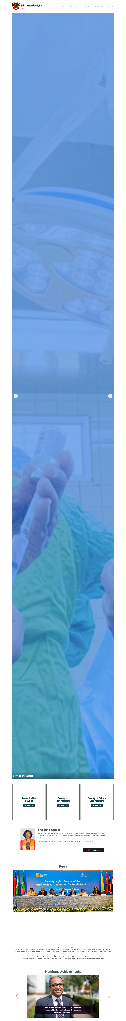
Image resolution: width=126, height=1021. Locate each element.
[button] (15, 906)
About (63, 6)
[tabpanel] (63, 996)
